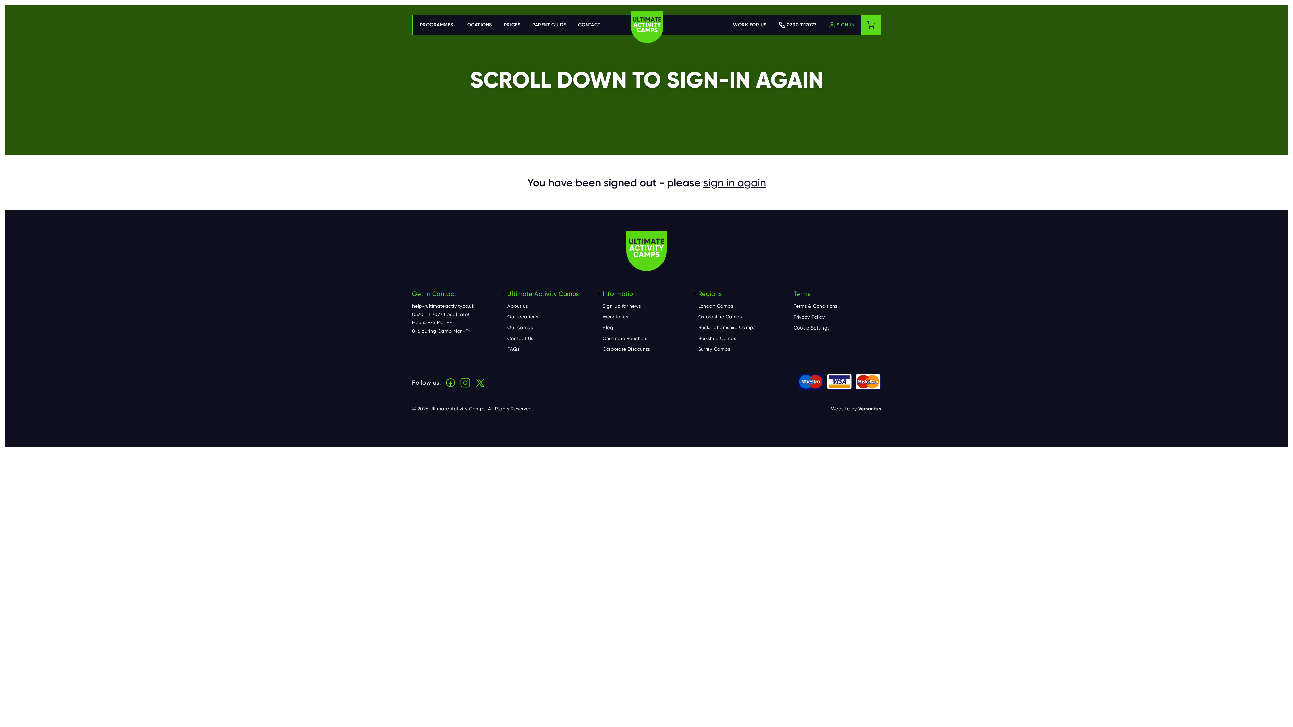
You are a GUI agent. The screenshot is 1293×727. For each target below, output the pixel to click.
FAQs (513, 349)
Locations (478, 25)
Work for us (749, 25)
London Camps (715, 306)
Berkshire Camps (717, 338)
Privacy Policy (809, 317)
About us (517, 306)
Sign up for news (622, 306)
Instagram (465, 382)
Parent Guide (549, 25)
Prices (512, 25)
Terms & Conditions (815, 306)
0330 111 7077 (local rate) (440, 314)
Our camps (520, 327)
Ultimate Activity (647, 27)
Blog (608, 327)
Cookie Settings (812, 328)
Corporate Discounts (626, 349)
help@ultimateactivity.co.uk (443, 306)
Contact (589, 25)
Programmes (436, 25)
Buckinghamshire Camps (726, 327)
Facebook (450, 382)
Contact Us (520, 338)
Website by (856, 409)
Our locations (522, 316)
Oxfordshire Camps (720, 316)
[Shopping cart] (871, 25)
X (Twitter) (480, 382)
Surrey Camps (714, 349)
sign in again (734, 182)
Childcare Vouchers (625, 338)
